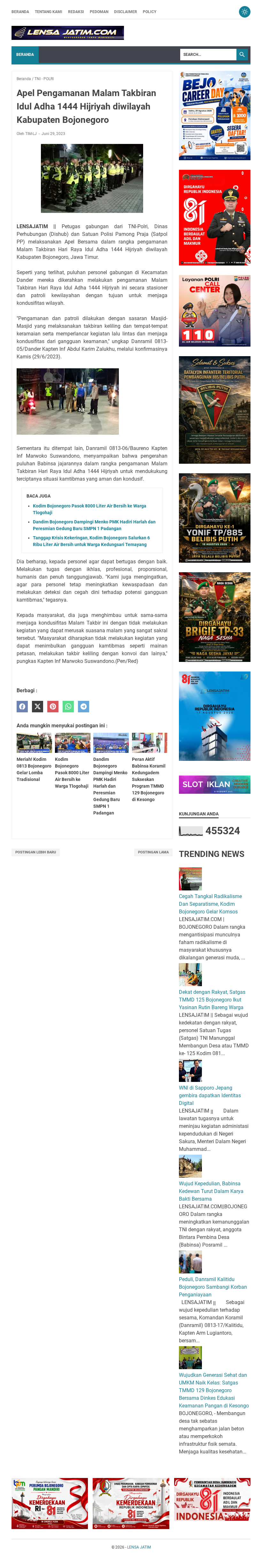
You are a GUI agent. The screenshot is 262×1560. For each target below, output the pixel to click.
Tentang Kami (48, 12)
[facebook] (22, 707)
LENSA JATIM (139, 1547)
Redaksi (76, 12)
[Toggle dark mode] (244, 12)
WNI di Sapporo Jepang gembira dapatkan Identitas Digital (210, 1095)
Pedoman (99, 12)
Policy (149, 12)
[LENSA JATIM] (68, 33)
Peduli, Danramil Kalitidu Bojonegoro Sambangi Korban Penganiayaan (213, 1287)
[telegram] (83, 707)
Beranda (20, 12)
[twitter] (37, 707)
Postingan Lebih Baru (35, 852)
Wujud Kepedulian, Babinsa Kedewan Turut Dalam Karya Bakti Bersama (211, 1191)
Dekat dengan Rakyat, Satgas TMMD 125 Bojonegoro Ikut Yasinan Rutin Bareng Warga (212, 999)
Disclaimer (125, 12)
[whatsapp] (68, 707)
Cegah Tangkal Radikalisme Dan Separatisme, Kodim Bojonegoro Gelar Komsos (210, 904)
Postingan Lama (153, 852)
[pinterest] (52, 707)
